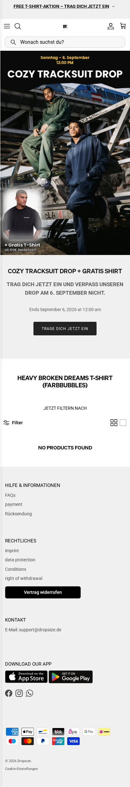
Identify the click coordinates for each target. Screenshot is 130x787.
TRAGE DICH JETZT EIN (65, 329)
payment (13, 504)
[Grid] (114, 422)
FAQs (10, 495)
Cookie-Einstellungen (21, 769)
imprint (12, 550)
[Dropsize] (65, 26)
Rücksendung (18, 513)
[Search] (21, 26)
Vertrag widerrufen (43, 592)
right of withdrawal (23, 578)
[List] (123, 422)
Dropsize (24, 761)
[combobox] (65, 42)
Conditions (15, 569)
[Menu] (7, 26)
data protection (20, 559)
